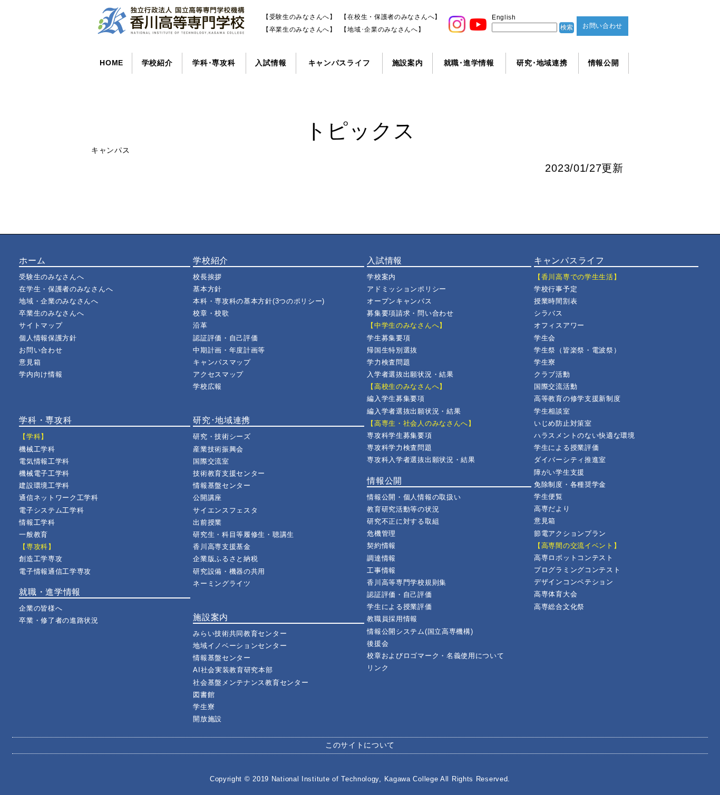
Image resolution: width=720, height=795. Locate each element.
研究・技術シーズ (222, 436)
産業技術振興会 (218, 449)
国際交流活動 (555, 386)
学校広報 (207, 386)
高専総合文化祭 (559, 607)
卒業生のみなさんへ (51, 313)
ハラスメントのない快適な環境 (584, 435)
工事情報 (381, 570)
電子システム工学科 (51, 510)
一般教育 (33, 534)
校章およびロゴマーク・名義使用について (435, 656)
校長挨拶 (207, 277)
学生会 (545, 338)
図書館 (204, 695)
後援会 (377, 643)
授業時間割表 (555, 301)
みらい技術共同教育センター (240, 633)
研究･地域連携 (542, 62)
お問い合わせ (602, 26)
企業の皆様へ (40, 608)
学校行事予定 (555, 289)
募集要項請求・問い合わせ (410, 313)
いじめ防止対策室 (563, 423)
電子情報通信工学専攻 (55, 571)
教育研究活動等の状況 (403, 509)
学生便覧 (548, 496)
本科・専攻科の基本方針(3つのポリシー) (259, 301)
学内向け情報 (40, 374)
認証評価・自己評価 (225, 338)
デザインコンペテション (574, 582)
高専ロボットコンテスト (574, 558)
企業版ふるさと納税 (225, 559)
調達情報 (381, 558)
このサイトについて (360, 745)
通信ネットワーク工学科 (59, 498)
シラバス (548, 313)
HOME (111, 62)
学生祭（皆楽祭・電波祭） (577, 350)
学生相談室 (552, 411)
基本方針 (207, 289)
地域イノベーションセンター (240, 646)
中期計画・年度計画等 (229, 350)
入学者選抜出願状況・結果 (410, 374)
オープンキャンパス (399, 301)
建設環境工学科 (44, 485)
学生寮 (204, 707)
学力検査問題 (388, 362)
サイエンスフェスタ (225, 510)
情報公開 (603, 62)
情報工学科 (37, 522)
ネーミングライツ (222, 583)
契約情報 (381, 545)
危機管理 (381, 533)
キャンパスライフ (339, 62)
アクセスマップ (218, 374)
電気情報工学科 (44, 461)
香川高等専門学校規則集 (406, 582)
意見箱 (30, 362)
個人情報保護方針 (48, 338)
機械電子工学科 (44, 473)
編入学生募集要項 (396, 399)
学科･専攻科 (213, 62)
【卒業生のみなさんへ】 (299, 29)
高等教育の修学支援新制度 (577, 399)
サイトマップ (40, 325)
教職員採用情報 (392, 619)
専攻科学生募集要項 (399, 435)
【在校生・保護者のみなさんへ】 (390, 17)
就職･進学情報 (469, 62)
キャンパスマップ (222, 362)
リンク (377, 668)
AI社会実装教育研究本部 (233, 670)
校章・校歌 (211, 313)
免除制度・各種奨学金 (570, 484)
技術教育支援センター (229, 473)
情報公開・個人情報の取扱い (414, 497)
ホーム (32, 260)
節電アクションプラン (570, 533)
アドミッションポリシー (406, 289)
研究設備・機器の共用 (229, 571)
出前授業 (207, 522)
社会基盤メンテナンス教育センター (250, 682)
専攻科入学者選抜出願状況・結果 (421, 460)
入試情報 (270, 62)
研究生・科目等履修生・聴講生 (243, 534)
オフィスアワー (559, 325)
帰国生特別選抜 (392, 350)
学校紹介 (157, 62)
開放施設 (207, 719)
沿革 (200, 325)
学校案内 (381, 277)
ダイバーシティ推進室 (570, 460)
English (504, 17)
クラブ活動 (552, 374)
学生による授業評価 (399, 607)
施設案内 (407, 62)
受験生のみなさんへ (51, 277)
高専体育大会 (555, 594)
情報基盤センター (222, 485)
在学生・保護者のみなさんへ (66, 289)
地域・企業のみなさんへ (59, 301)
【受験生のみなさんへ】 (299, 17)
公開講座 (207, 498)
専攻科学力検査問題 (399, 448)
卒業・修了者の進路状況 (59, 620)
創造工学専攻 (40, 559)
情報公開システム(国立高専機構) (420, 631)
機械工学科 (37, 449)
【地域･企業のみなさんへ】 (382, 29)
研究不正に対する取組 (403, 521)
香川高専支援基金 (222, 547)
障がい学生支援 (559, 472)
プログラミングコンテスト (577, 570)
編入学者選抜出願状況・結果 (414, 411)
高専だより (552, 509)
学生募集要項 (388, 338)
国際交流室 (211, 461)
